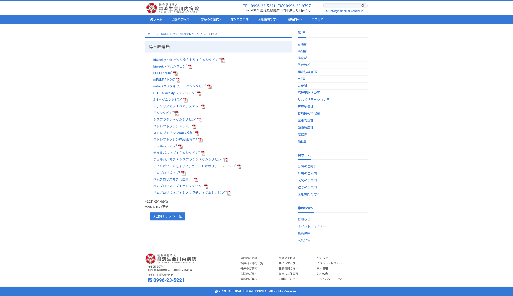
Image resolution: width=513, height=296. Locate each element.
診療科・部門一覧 (251, 263)
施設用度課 (306, 127)
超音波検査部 (307, 72)
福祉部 (302, 141)
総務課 (302, 134)
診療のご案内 (210, 19)
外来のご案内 (307, 173)
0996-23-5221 (168, 280)
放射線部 (304, 65)
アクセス (317, 19)
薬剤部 (302, 51)
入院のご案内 (307, 180)
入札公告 (304, 240)
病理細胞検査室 (309, 93)
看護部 (302, 44)
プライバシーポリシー (331, 279)
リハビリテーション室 (314, 100)
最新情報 (294, 19)
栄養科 (302, 86)
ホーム (157, 19)
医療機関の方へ (268, 19)
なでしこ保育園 (288, 274)
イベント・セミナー (312, 226)
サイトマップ (287, 263)
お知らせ (304, 219)
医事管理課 (306, 120)
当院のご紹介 (180, 19)
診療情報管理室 (309, 113)
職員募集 (304, 233)
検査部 (302, 58)
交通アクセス (287, 258)
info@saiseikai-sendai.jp (347, 11)
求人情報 (322, 268)
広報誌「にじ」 (288, 279)
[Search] (363, 6)
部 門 (302, 33)
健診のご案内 (239, 19)
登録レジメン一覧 (168, 216)
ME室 (301, 79)
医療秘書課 (306, 107)
